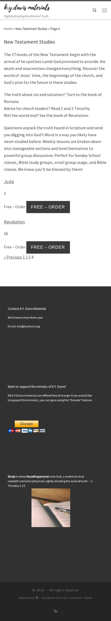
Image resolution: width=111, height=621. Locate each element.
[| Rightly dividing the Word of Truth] (27, 7)
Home (8, 29)
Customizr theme (80, 598)
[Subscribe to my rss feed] (55, 611)
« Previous (13, 257)
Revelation (14, 222)
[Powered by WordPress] (36, 597)
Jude (9, 181)
